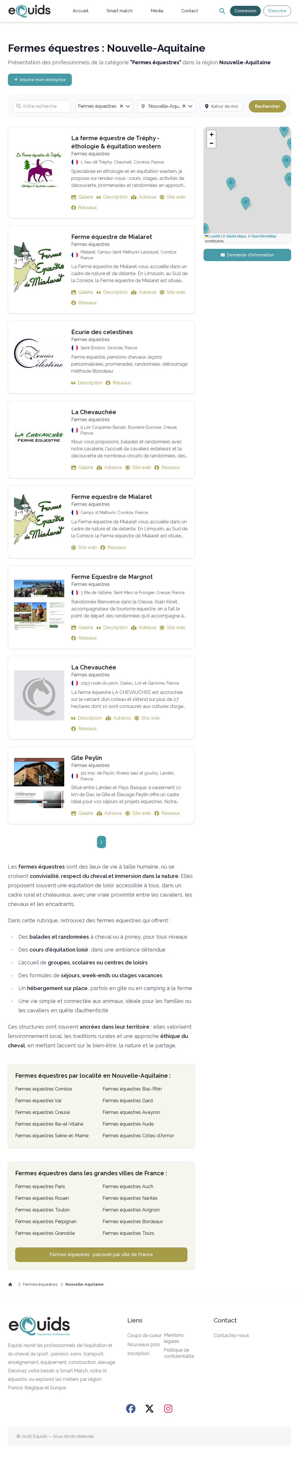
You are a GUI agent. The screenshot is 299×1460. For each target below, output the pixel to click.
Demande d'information (250, 255)
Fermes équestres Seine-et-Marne (51, 1135)
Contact (189, 10)
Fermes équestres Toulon (42, 1210)
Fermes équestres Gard (127, 1100)
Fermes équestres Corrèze (43, 1089)
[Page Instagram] (168, 1409)
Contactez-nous (231, 1335)
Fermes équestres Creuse (42, 1112)
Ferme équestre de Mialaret (111, 236)
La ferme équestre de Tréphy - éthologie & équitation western (116, 142)
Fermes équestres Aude (128, 1124)
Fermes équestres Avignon (131, 1210)
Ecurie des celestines (102, 332)
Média (157, 10)
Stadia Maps (236, 235)
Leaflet (214, 235)
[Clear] (121, 106)
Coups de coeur (144, 1335)
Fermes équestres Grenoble (45, 1233)
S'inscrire (277, 10)
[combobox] (104, 106)
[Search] (222, 11)
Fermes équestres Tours (128, 1233)
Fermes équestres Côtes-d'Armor (138, 1135)
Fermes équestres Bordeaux (132, 1221)
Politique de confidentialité (179, 1353)
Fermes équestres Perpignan (46, 1221)
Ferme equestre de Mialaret (111, 496)
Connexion (245, 10)
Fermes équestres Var (38, 1100)
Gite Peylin (86, 757)
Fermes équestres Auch (127, 1186)
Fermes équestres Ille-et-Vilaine (49, 1124)
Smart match (120, 10)
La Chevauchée (93, 412)
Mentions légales (174, 1338)
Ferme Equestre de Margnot (112, 576)
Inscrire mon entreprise (43, 79)
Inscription (138, 1353)
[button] (211, 134)
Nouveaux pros (143, 1344)
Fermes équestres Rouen (42, 1198)
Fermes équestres (40, 1284)
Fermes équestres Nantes (130, 1198)
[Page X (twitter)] (149, 1409)
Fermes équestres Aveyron (131, 1112)
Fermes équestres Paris (40, 1186)
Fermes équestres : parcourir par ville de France (101, 1254)
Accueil (80, 10)
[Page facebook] (131, 1409)
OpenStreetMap (264, 235)
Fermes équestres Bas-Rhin (132, 1089)
